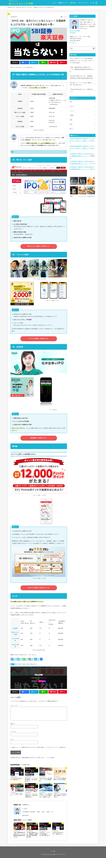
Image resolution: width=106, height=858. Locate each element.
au (17, 664)
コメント (13, 705)
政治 (71, 124)
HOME (10, 7)
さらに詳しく (73, 42)
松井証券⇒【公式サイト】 (39, 438)
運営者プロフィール (63, 2)
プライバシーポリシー (83, 2)
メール (13, 731)
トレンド (72, 110)
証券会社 (34, 664)
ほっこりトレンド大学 (21, 3)
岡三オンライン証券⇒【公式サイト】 (38, 246)
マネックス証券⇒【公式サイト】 (39, 338)
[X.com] (90, 3)
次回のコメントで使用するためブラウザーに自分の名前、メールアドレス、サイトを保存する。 (39, 747)
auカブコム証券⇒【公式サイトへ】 (39, 587)
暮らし (71, 128)
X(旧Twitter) (72, 32)
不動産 (71, 115)
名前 (12, 723)
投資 (25, 664)
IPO (14, 7)
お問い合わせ (73, 2)
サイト (12, 739)
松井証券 (15, 628)
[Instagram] (93, 3)
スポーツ (72, 106)
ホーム (54, 2)
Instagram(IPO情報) (74, 30)
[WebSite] (25, 815)
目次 (12, 152)
